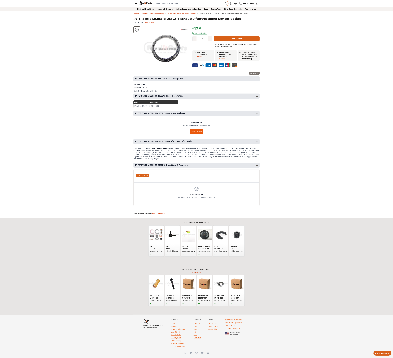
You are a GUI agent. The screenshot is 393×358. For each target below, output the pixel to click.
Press (195, 335)
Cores (173, 323)
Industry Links (176, 338)
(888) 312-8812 (230, 325)
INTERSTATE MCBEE (140, 87)
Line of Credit (175, 332)
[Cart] (257, 3)
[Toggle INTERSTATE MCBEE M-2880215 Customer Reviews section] (257, 113)
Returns (174, 326)
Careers (196, 329)
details (222, 59)
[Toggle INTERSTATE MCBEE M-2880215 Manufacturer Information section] (257, 141)
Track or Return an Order (233, 320)
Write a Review (150, 23)
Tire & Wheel (216, 9)
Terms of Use (212, 323)
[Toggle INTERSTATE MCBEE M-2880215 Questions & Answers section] (257, 165)
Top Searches (250, 9)
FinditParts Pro (176, 335)
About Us (197, 323)
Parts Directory (176, 341)
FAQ (195, 332)
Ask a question (143, 175)
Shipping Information (178, 329)
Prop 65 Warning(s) (158, 213)
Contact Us (197, 338)
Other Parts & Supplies (233, 9)
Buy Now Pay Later (177, 343)
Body (206, 9)
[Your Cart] (257, 3)
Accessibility (212, 329)
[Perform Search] (225, 3)
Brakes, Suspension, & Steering (188, 9)
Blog (195, 326)
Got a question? (382, 353)
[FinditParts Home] (145, 3)
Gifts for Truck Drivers (178, 346)
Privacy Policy (213, 326)
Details (199, 57)
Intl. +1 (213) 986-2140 (232, 328)
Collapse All (254, 73)
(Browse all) (196, 272)
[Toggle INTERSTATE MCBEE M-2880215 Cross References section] (257, 96)
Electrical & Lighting (145, 9)
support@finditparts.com (233, 323)
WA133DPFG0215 (154, 106)
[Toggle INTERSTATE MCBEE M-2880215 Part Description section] (257, 78)
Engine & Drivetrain (165, 9)
